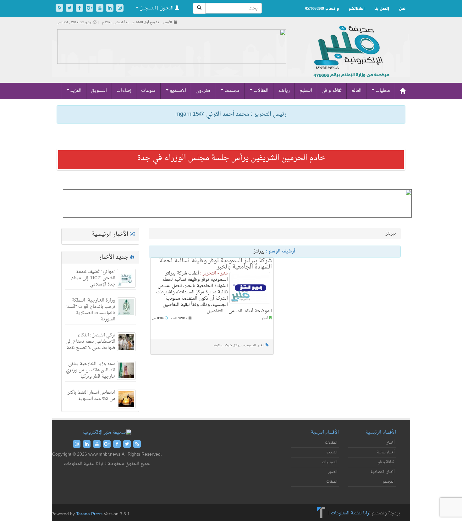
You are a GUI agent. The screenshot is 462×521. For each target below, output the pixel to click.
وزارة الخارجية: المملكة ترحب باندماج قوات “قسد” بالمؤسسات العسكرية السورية (90, 310)
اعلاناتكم (357, 8)
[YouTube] (100, 8)
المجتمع (388, 481)
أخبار (264, 318)
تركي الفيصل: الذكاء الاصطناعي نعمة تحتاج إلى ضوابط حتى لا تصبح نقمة (90, 341)
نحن (402, 8)
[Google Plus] (90, 8)
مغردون (203, 90)
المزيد (75, 90)
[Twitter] (70, 8)
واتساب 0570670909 (322, 8)
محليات (382, 90)
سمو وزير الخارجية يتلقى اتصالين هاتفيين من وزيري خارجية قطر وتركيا (90, 370)
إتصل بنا (381, 8)
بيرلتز (237, 345)
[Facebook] (80, 8)
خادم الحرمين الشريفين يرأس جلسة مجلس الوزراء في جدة (231, 158)
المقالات (260, 90)
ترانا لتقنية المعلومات (351, 513)
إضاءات (124, 90)
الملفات (331, 481)
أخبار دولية (385, 452)
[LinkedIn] (110, 8)
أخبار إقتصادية (382, 471)
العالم (356, 90)
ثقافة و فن (332, 90)
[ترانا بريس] (321, 513)
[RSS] (60, 8)
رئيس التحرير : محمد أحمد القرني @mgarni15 (231, 114)
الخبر (261, 345)
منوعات (148, 90)
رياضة (284, 90)
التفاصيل (215, 311)
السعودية (249, 345)
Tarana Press (89, 514)
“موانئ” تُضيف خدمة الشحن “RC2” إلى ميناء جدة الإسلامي (93, 278)
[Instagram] (119, 8)
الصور (332, 471)
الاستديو (177, 90)
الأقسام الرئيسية (381, 432)
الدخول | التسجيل (156, 8)
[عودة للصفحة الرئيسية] (350, 58)
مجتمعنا (231, 90)
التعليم (306, 90)
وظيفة (218, 345)
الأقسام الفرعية (325, 432)
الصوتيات (329, 462)
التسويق (99, 90)
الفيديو (331, 452)
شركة (228, 345)
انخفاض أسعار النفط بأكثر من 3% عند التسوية (91, 395)
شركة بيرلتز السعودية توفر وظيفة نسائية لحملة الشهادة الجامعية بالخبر (215, 264)
